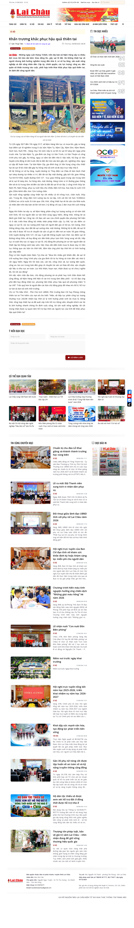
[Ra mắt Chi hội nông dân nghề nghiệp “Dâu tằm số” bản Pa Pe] (22, 413)
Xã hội (32, 24)
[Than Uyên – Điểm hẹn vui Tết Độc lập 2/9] (52, 387)
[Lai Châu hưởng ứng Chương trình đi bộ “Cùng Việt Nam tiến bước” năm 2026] (81, 387)
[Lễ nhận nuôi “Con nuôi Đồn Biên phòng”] (30, 636)
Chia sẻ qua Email (29, 48)
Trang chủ (12, 24)
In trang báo (16, 48)
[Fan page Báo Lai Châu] (129, 392)
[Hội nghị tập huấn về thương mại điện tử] (111, 387)
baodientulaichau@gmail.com (41, 888)
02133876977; (39, 885)
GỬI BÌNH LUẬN (76, 357)
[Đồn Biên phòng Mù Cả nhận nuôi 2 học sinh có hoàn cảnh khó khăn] (52, 413)
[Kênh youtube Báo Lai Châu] (129, 396)
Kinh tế (49, 24)
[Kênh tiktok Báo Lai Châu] (129, 404)
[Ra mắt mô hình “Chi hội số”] (111, 413)
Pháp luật (114, 24)
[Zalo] (129, 400)
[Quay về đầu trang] (129, 922)
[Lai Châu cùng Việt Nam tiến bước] (22, 387)
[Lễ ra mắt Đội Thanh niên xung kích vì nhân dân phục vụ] (30, 493)
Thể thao (68, 24)
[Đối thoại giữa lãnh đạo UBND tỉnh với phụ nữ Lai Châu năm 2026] (30, 523)
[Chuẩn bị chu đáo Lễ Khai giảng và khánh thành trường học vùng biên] (30, 457)
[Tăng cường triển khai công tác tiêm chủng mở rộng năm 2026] (81, 413)
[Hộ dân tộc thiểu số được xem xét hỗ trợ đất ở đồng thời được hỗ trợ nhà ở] (30, 805)
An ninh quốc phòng (100, 24)
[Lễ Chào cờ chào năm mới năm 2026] (107, 44)
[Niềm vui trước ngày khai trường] (30, 668)
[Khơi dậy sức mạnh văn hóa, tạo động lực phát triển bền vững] (30, 735)
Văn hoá (41, 24)
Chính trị (23, 24)
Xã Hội (12, 31)
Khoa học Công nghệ (81, 24)
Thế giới (58, 24)
